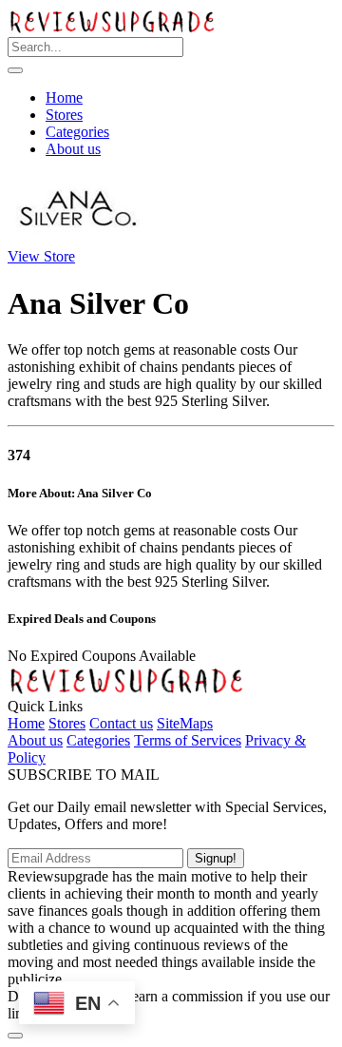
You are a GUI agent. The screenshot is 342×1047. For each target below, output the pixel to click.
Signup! (216, 858)
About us (73, 149)
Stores (64, 115)
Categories (77, 132)
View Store (41, 256)
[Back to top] (15, 1035)
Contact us (121, 723)
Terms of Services (187, 740)
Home (64, 97)
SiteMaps (185, 723)
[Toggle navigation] (15, 70)
